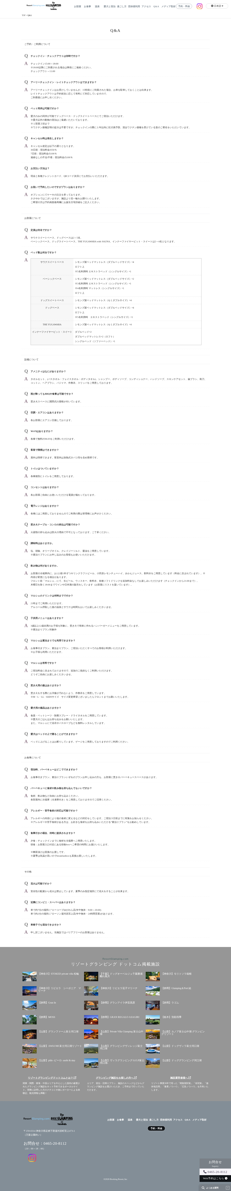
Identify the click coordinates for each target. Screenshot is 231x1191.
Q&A (156, 6)
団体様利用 (134, 6)
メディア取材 (168, 6)
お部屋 (77, 6)
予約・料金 (184, 6)
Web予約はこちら (214, 1178)
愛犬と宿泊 (110, 6)
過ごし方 (121, 6)
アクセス (146, 6)
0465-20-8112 (217, 1172)
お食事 (87, 6)
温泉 (97, 6)
